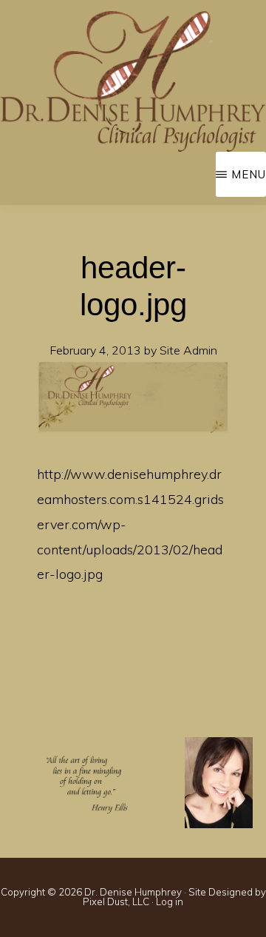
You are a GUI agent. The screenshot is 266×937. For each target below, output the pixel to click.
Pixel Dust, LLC (116, 901)
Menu (248, 174)
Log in (169, 901)
